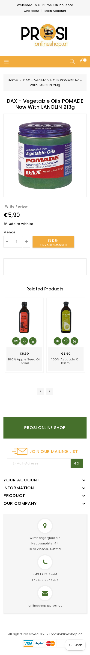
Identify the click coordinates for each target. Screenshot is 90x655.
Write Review (16, 206)
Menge (9, 232)
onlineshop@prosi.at (45, 605)
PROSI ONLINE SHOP (45, 427)
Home (13, 80)
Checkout (31, 11)
